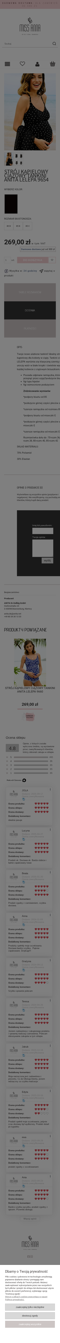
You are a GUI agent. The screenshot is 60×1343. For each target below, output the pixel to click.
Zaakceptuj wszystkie (30, 1324)
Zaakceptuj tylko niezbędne (30, 1307)
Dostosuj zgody (30, 1315)
